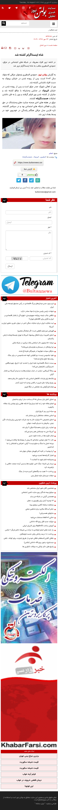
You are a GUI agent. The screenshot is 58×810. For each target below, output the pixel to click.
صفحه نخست (52, 45)
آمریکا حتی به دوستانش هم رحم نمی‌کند (39, 431)
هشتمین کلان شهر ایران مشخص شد (40, 488)
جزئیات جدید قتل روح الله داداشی (42, 521)
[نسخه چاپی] (2, 48)
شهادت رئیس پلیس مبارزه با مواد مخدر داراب (37, 311)
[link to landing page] (42, 12)
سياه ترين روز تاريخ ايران (45, 411)
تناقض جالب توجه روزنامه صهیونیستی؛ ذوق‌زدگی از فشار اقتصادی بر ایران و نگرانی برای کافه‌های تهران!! (29, 317)
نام (50, 207)
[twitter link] (18, 180)
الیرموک (36, 157)
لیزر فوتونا (29, 786)
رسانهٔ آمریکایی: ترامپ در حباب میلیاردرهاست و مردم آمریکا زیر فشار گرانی (29, 372)
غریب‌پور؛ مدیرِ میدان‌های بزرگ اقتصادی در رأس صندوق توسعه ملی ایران (29, 305)
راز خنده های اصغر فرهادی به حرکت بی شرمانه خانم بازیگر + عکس (29, 530)
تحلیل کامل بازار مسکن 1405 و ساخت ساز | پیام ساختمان (33, 399)
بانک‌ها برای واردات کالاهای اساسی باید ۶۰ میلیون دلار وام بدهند (31, 378)
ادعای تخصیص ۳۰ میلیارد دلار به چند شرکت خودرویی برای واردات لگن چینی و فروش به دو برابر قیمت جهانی (28, 421)
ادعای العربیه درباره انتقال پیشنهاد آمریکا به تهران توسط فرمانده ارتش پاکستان (28, 337)
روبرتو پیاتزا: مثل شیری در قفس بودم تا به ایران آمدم (35, 382)
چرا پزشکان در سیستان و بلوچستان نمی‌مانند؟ (37, 347)
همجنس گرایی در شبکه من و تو (42, 496)
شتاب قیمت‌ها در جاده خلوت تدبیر (41, 435)
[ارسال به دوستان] (5, 48)
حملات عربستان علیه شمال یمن (42, 475)
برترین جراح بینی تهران (29, 756)
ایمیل (49, 217)
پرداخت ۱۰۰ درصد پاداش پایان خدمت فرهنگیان (37, 534)
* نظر (49, 227)
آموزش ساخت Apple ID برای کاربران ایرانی (38, 525)
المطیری (43, 157)
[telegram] (16, 7)
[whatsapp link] (37, 180)
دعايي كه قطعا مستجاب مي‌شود (42, 517)
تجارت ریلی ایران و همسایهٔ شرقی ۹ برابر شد (38, 427)
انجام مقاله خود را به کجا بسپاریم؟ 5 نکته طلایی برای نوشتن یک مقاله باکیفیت (28, 405)
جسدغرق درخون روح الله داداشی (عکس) (39, 542)
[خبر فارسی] (29, 696)
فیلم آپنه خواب (29, 774)
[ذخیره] (10, 48)
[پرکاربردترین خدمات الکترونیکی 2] (29, 597)
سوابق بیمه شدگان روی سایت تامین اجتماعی (37, 492)
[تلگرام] (29, 285)
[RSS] (2, 8)
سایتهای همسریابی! (46, 513)
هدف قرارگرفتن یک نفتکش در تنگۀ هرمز (39, 387)
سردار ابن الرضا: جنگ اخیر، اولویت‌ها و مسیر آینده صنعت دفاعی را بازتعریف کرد (29, 465)
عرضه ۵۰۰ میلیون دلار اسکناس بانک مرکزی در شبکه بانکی (33, 342)
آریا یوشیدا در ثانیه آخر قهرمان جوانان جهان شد (36, 451)
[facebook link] (25, 180)
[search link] (4, 23)
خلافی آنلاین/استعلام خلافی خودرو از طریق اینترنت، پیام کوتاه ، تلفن (29, 538)
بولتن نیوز (42, 75)
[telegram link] (31, 180)
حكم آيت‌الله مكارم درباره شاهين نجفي (40, 509)
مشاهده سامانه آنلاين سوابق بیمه (42, 505)
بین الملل (43, 45)
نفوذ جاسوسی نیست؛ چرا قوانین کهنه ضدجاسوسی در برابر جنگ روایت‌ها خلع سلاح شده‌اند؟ (31, 357)
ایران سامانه (40, 803)
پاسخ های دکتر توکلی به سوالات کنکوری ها (38, 546)
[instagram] (23, 8)
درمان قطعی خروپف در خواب (29, 780)
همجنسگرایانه (27, 157)
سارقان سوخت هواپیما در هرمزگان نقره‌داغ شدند (36, 351)
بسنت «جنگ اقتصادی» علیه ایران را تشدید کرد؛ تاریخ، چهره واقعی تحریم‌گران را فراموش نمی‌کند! (29, 365)
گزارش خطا (28, 169)
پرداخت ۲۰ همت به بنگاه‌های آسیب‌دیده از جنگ (36, 471)
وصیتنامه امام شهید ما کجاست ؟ (42, 459)
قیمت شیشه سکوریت (29, 762)
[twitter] (9, 8)
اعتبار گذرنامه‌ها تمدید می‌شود (43, 455)
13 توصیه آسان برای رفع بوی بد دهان (40, 500)
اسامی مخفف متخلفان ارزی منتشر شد (40, 415)
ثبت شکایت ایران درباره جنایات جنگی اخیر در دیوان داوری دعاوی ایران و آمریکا (31, 32)
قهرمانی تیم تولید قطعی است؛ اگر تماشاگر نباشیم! (35, 331)
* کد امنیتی (47, 253)
